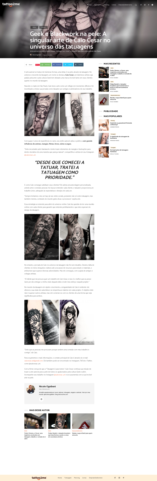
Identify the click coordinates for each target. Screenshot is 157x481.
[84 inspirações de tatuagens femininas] (104, 152)
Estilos (43, 27)
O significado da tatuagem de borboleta (119, 137)
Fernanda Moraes (114, 140)
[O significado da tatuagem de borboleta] (104, 138)
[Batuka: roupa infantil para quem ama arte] (83, 421)
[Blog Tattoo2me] (11, 4)
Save (38, 65)
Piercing (113, 120)
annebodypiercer (114, 127)
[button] (135, 4)
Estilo (34, 27)
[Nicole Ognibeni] (31, 55)
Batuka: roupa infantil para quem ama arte (120, 99)
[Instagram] (145, 5)
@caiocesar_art (30, 155)
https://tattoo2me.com (44, 389)
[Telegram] (152, 5)
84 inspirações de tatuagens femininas (119, 151)
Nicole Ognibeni (37, 55)
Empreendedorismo (77, 430)
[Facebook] (141, 5)
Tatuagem (113, 134)
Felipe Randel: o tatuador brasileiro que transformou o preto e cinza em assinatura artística (59, 435)
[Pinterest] (149, 5)
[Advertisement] (78, 461)
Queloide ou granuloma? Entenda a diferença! (121, 124)
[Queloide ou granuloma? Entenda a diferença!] (104, 125)
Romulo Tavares (114, 154)
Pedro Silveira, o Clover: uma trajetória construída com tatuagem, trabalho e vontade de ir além (35, 436)
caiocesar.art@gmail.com (33, 360)
